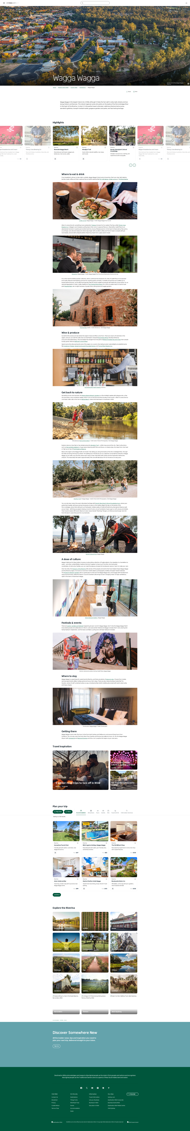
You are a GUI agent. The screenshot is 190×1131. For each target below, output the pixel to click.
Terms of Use (55, 1108)
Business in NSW (93, 1102)
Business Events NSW (114, 1102)
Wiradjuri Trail (77, 498)
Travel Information (94, 1097)
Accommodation (56, 1020)
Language (132, 1094)
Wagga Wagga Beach (85, 440)
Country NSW (74, 87)
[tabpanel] (95, 43)
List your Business (94, 1100)
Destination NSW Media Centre (116, 1105)
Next (134, 165)
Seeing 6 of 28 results (59, 816)
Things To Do (74, 1100)
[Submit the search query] (82, 3)
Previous (130, 165)
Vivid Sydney (111, 1108)
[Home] (11, 3)
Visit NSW (55, 1094)
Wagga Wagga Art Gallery (91, 617)
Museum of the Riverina (79, 568)
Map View (59, 811)
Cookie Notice (55, 1105)
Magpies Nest (68, 286)
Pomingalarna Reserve (79, 449)
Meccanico (74, 274)
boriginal (110, 503)
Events (65, 1020)
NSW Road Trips (74, 1102)
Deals (71, 1111)
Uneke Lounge (82, 220)
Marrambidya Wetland (72, 447)
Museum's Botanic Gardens (71, 572)
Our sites (110, 1094)
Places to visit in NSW (63, 87)
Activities (61, 1020)
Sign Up (56, 1046)
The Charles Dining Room (95, 284)
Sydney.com (111, 1097)
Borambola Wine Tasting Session (93, 387)
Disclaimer (55, 1100)
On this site (73, 1094)
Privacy (54, 1102)
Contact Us (55, 1097)
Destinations (73, 1097)
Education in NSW (94, 1105)
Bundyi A (97, 503)
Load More (57, 894)
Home (54, 87)
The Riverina (82, 87)
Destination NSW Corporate (115, 1100)
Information (93, 1094)
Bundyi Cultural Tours (91, 554)
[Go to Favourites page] (186, 3)
